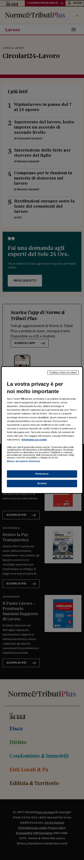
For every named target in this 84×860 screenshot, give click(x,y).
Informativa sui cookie (34, 439)
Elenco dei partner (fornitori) (23, 461)
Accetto (42, 483)
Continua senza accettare (63, 372)
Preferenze (42, 473)
